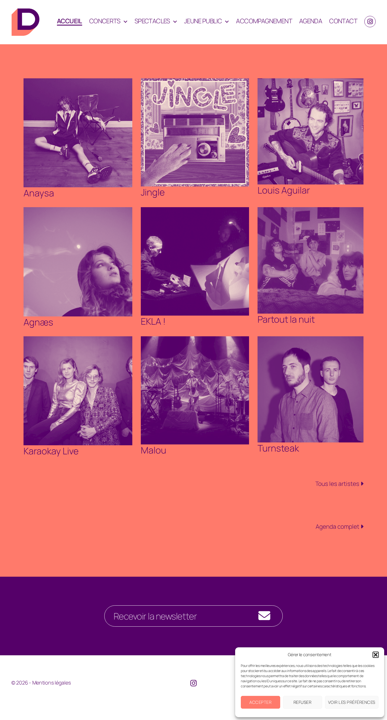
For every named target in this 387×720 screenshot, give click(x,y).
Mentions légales (51, 682)
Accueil (69, 21)
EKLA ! (153, 321)
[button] (376, 655)
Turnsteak (278, 448)
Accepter (260, 702)
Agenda (310, 21)
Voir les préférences (351, 702)
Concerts (104, 21)
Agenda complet (338, 526)
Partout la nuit (286, 319)
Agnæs (38, 322)
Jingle (153, 192)
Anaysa (39, 193)
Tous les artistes (337, 484)
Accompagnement (264, 21)
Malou (153, 450)
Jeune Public (203, 21)
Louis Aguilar (284, 190)
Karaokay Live (51, 451)
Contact (343, 21)
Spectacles (152, 21)
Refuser (303, 702)
